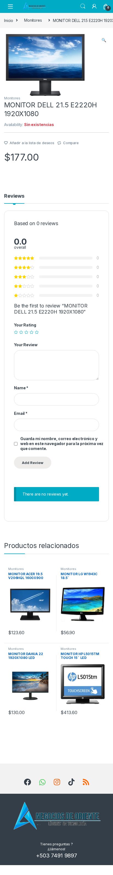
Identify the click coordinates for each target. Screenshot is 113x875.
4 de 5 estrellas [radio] (31, 332)
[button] (103, 40)
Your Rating (25, 325)
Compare (71, 143)
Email (20, 413)
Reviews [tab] (14, 196)
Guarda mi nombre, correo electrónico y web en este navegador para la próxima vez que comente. (61, 443)
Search (83, 6)
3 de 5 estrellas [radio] (26, 332)
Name (21, 387)
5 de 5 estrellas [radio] (37, 332)
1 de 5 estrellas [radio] (16, 332)
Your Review (25, 344)
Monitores (33, 20)
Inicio (8, 20)
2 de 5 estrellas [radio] (21, 332)
